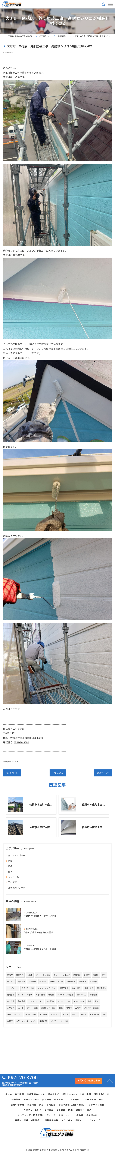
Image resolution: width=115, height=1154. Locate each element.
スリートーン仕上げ (62, 975)
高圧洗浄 (10, 1001)
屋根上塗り (88, 988)
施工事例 (43, 1014)
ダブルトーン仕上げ (65, 995)
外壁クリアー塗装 (48, 1008)
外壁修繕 (93, 982)
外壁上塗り (76, 988)
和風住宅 (43, 1021)
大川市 (20, 1008)
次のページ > (103, 773)
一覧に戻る (57, 773)
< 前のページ (11, 773)
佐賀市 (10, 1021)
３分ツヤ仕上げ (28, 988)
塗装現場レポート (11, 761)
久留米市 (32, 982)
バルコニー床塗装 (91, 1008)
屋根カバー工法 (56, 982)
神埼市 (69, 1008)
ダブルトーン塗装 (25, 995)
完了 (104, 975)
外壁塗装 (21, 1001)
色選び (87, 975)
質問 (104, 1014)
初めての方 (81, 995)
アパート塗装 (32, 1008)
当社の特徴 (40, 995)
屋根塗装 (50, 1001)
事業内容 (19, 975)
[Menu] (110, 4)
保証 (90, 1001)
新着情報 (77, 975)
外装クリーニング (14, 1014)
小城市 (29, 975)
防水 (10, 871)
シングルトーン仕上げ (59, 1021)
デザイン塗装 (79, 1001)
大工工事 (21, 982)
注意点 (74, 1014)
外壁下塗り (63, 988)
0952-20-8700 (21, 742)
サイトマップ (93, 1120)
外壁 (10, 861)
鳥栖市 (10, 975)
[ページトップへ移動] (110, 1081)
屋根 (10, 866)
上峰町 (78, 1008)
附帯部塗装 (70, 982)
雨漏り (96, 975)
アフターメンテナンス (47, 988)
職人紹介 (10, 982)
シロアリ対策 (30, 1014)
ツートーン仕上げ (43, 975)
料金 (61, 1008)
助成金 (51, 995)
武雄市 (65, 1014)
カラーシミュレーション (26, 1021)
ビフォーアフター (36, 1001)
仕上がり (43, 982)
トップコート (12, 988)
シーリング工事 (64, 1001)
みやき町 (10, 1008)
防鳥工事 (82, 982)
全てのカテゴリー (16, 855)
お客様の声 (94, 1014)
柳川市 (83, 1014)
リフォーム (13, 877)
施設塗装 (10, 995)
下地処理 (12, 882)
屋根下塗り (101, 988)
